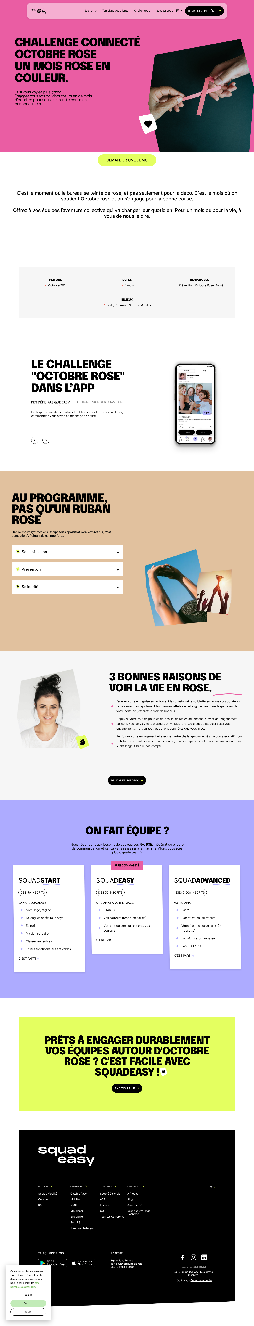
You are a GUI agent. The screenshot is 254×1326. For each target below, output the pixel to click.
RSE (40, 1205)
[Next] (45, 440)
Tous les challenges (82, 1228)
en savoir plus (125, 1088)
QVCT (74, 1205)
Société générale (110, 1193)
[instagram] (193, 1257)
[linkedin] (204, 1257)
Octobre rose (78, 1193)
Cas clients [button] (106, 1187)
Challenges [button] (141, 10)
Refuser (28, 1312)
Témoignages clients (115, 10)
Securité (75, 1222)
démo (202, 10)
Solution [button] (89, 10)
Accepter (28, 1303)
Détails (28, 1295)
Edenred (105, 1205)
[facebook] (183, 1257)
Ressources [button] (163, 10)
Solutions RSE (135, 1205)
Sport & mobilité (47, 1193)
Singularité (76, 1216)
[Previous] (34, 440)
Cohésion (43, 1199)
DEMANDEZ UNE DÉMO (125, 780)
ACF (102, 1199)
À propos (132, 1193)
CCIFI (103, 1210)
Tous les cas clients (112, 1216)
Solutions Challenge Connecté (138, 1212)
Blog (130, 1199)
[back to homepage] (39, 11)
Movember (76, 1210)
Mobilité (75, 1199)
